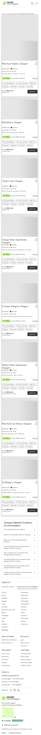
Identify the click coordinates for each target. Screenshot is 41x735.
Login (22, 640)
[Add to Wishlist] (36, 63)
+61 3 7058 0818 (13, 682)
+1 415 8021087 (16, 685)
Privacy (4, 733)
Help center (5, 656)
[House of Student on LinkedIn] (18, 690)
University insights (26, 662)
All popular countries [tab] (8, 587)
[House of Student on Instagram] (14, 690)
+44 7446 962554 (18, 679)
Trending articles (26, 653)
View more (5, 630)
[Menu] (37, 3)
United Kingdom (11, 14)
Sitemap (4, 662)
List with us (24, 646)
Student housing (26, 659)
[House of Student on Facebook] (10, 690)
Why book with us (7, 643)
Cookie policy (6, 665)
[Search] (32, 3)
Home (3, 14)
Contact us (5, 659)
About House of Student (9, 640)
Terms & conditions (15, 733)
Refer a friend (25, 643)
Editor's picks (25, 656)
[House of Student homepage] (11, 3)
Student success (26, 665)
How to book (5, 653)
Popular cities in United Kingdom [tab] (27, 587)
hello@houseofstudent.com (10, 675)
